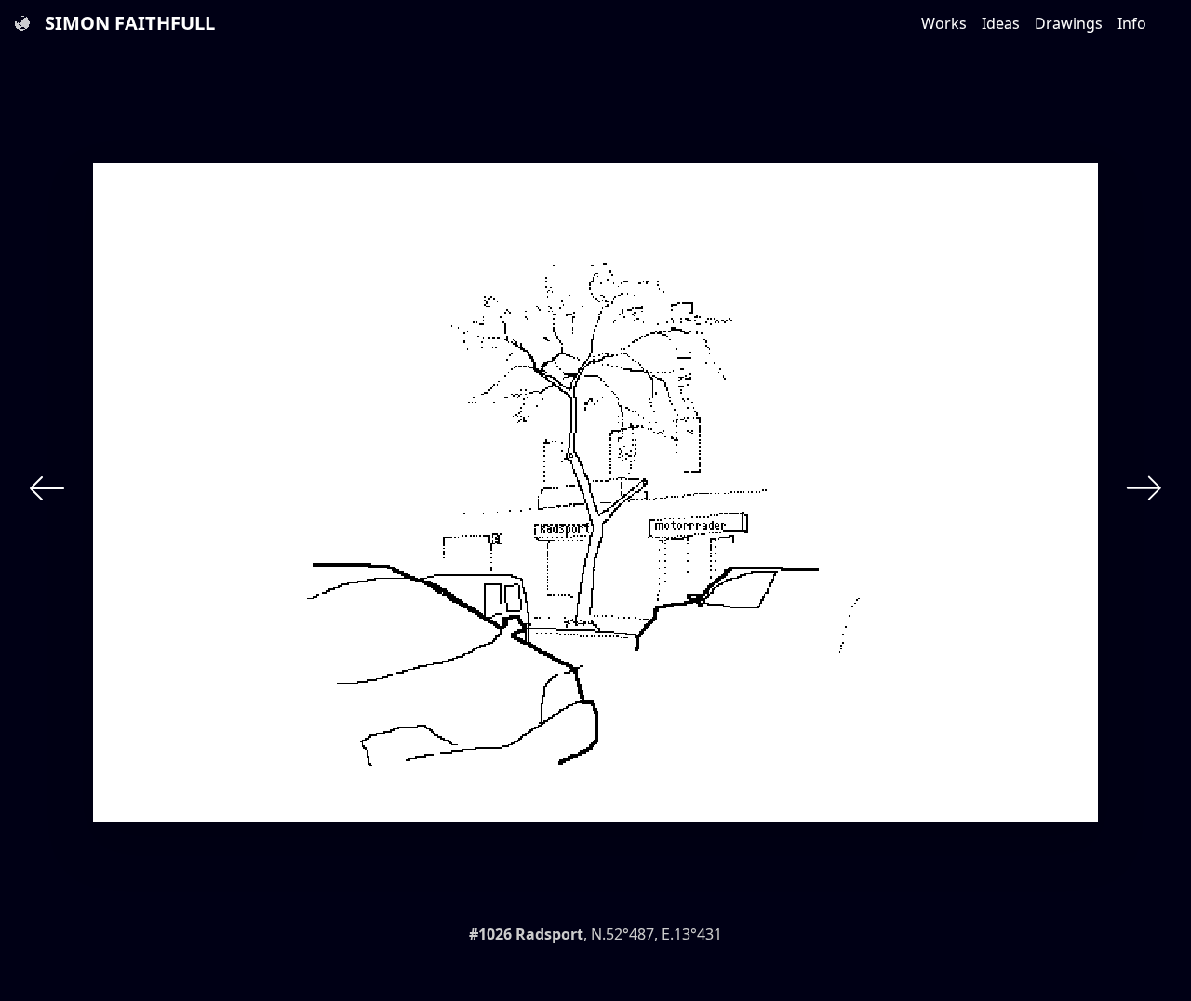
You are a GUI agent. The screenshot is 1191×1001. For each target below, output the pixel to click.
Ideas (1001, 23)
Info (1131, 23)
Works (944, 23)
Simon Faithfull (130, 22)
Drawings (1069, 23)
